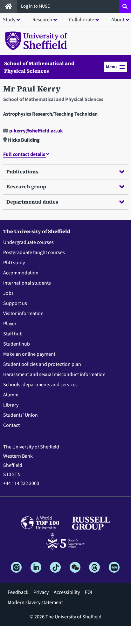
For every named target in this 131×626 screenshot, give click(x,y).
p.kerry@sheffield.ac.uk (35, 130)
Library (10, 404)
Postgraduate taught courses (34, 252)
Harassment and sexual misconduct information (54, 374)
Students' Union (20, 415)
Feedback (18, 592)
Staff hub (13, 333)
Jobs (8, 293)
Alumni (10, 394)
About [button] (117, 19)
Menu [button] (111, 67)
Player (10, 323)
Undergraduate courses (28, 242)
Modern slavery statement (35, 602)
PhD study (14, 262)
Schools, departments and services (40, 384)
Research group (26, 186)
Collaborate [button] (81, 19)
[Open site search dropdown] (125, 6)
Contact (11, 425)
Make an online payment (29, 354)
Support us (15, 303)
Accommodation (20, 272)
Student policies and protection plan (42, 364)
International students (27, 282)
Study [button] (9, 19)
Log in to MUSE (36, 6)
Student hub (16, 343)
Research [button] (42, 19)
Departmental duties (32, 201)
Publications (22, 171)
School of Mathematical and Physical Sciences (39, 67)
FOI (88, 592)
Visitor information (23, 313)
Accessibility (67, 592)
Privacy (41, 592)
